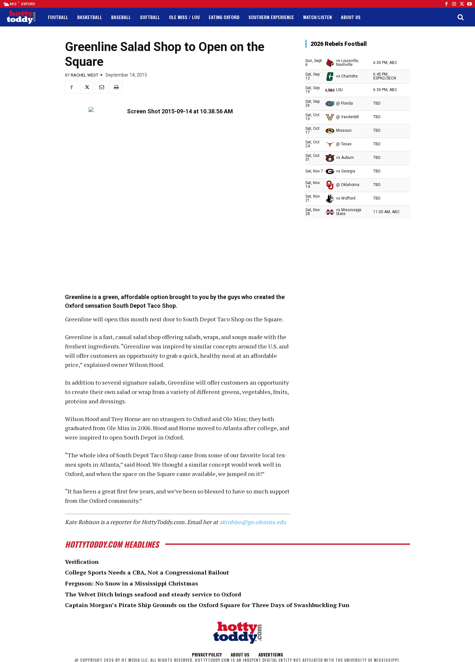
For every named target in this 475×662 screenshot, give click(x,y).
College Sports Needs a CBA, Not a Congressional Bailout (147, 572)
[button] (460, 17)
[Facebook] (446, 4)
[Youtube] (469, 4)
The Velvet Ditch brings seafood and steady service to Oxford (153, 594)
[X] (86, 87)
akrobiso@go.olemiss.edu (252, 522)
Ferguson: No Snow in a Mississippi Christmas (131, 583)
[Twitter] (461, 4)
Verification (82, 561)
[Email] (101, 87)
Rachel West (84, 75)
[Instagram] (454, 4)
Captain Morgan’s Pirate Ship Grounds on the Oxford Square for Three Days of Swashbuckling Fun (207, 605)
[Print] (116, 87)
